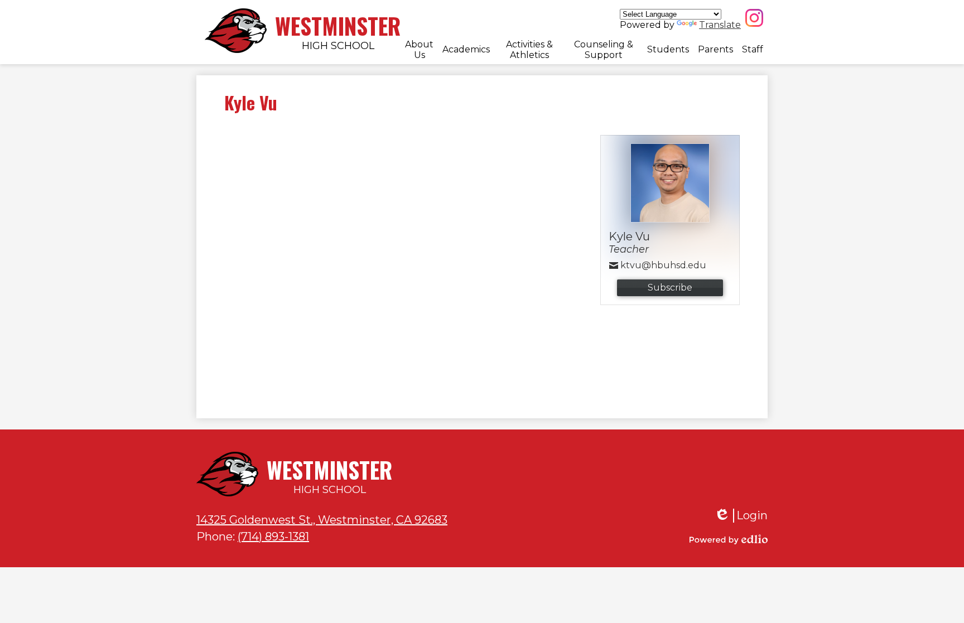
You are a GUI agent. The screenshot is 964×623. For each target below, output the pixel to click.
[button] (419, 49)
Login (741, 516)
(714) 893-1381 (273, 536)
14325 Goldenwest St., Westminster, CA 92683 (321, 520)
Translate (720, 25)
